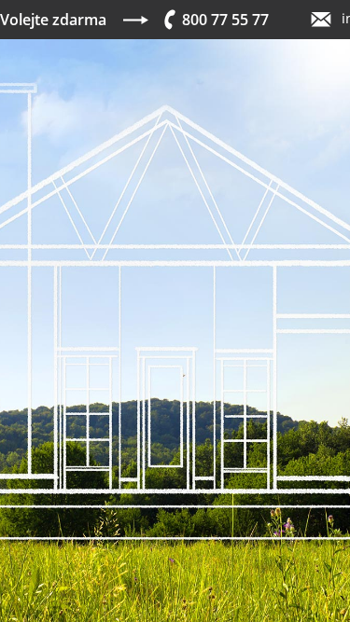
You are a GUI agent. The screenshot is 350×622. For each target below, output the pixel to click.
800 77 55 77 (225, 19)
